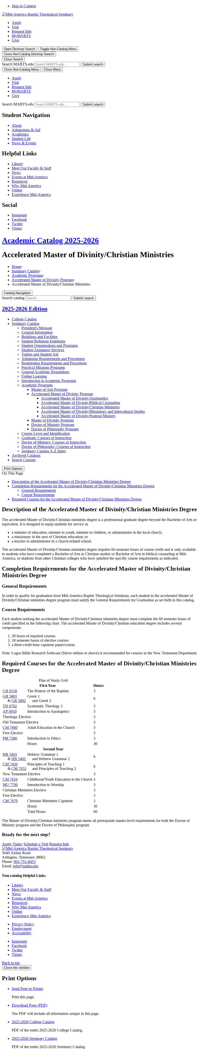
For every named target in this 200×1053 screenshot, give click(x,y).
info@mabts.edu (25, 866)
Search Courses (24, 460)
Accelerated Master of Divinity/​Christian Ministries (80, 407)
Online (17, 190)
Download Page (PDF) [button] (29, 1005)
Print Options (13, 468)
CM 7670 (10, 801)
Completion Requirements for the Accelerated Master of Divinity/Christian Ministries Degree (83, 486)
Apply (16, 23)
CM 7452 (18, 768)
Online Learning (34, 376)
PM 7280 (10, 738)
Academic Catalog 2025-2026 (50, 240)
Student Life (21, 139)
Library (17, 164)
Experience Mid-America (31, 194)
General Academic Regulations (45, 372)
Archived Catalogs (26, 455)
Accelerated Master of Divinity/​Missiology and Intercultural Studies (93, 411)
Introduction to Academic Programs (48, 381)
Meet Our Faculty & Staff (31, 168)
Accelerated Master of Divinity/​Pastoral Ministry (78, 416)
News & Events (24, 143)
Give (15, 40)
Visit (15, 27)
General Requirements (38, 490)
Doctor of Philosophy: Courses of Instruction (55, 447)
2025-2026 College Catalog (33, 1022)
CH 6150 (10, 691)
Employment (21, 928)
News (16, 172)
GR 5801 (10, 696)
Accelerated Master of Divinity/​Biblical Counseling (80, 403)
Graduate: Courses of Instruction (46, 438)
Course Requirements (38, 495)
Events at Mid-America (30, 177)
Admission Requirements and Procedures (53, 359)
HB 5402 (18, 759)
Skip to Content (24, 6)
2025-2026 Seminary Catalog (34, 1038)
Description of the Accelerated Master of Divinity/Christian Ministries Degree (71, 481)
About (16, 125)
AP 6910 (10, 711)
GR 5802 (18, 701)
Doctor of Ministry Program (52, 425)
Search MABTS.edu (18, 64)
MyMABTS (21, 36)
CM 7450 (10, 764)
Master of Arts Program (49, 389)
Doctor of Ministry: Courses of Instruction (53, 442)
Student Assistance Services (42, 350)
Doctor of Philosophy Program (55, 429)
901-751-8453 (25, 862)
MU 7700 (10, 785)
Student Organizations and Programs (49, 345)
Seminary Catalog (25, 271)
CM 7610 (10, 779)
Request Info (21, 31)
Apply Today (12, 844)
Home (16, 267)
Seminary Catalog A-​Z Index (43, 451)
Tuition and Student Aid (39, 354)
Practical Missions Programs (43, 367)
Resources (20, 181)
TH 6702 (10, 706)
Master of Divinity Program (52, 420)
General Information (37, 332)
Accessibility (21, 933)
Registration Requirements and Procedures (54, 363)
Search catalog (13, 298)
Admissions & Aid (26, 130)
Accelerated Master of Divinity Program (42, 280)
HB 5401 (10, 754)
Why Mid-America (26, 186)
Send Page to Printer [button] (27, 989)
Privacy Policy (23, 924)
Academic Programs (27, 275)
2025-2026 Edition (24, 309)
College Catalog (24, 319)
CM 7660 (10, 727)
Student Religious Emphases (43, 341)
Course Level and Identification (45, 433)
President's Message (36, 328)
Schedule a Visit (35, 844)
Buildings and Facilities (39, 337)
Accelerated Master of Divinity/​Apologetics (74, 398)
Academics (20, 134)
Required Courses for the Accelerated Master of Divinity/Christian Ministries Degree (77, 499)
